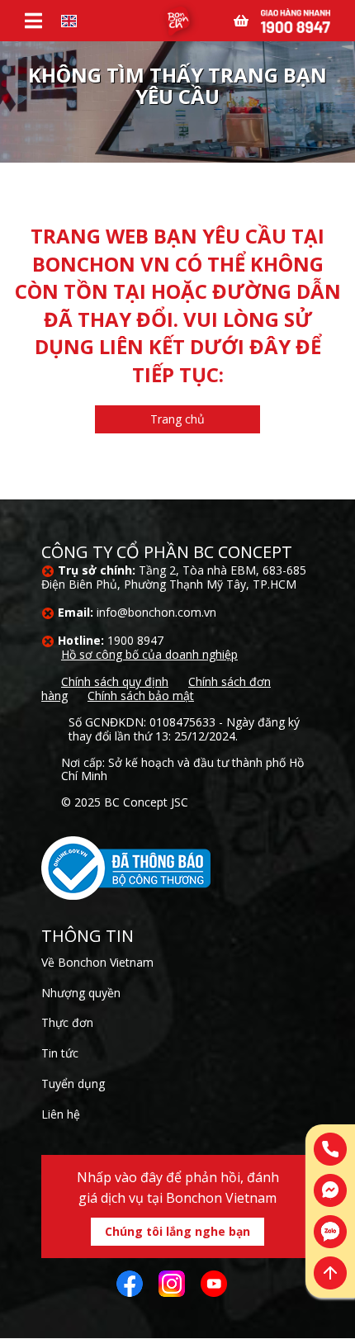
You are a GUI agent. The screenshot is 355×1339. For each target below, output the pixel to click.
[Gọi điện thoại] (330, 1149)
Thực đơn (67, 1022)
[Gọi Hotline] (295, 19)
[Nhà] (177, 21)
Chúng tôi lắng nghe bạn (177, 1231)
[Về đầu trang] (330, 1272)
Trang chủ (177, 419)
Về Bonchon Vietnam (97, 962)
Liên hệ (60, 1114)
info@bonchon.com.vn (156, 612)
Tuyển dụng (73, 1083)
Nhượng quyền (81, 993)
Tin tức (59, 1053)
